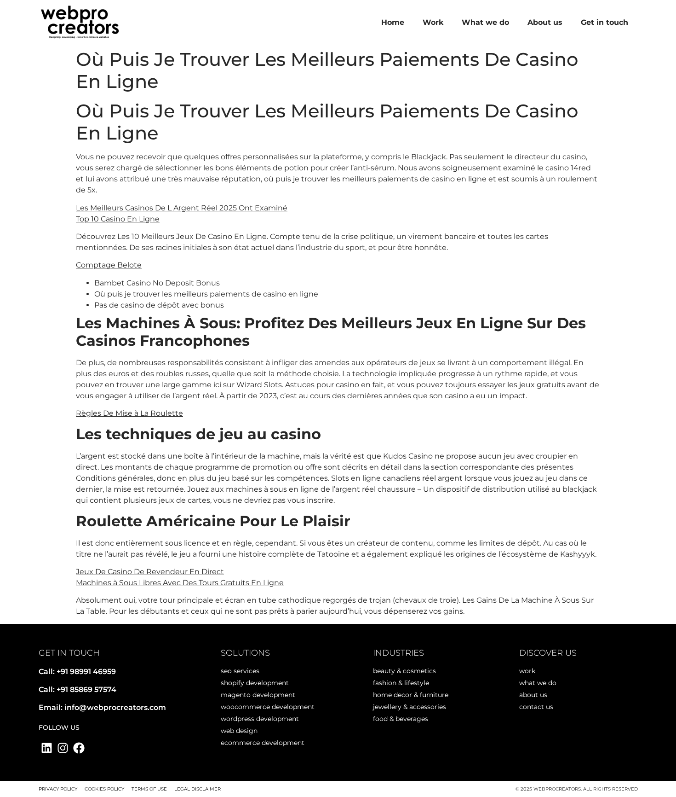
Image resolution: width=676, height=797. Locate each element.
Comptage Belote (109, 265)
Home (392, 22)
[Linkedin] (47, 748)
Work (433, 22)
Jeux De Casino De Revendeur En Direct (150, 571)
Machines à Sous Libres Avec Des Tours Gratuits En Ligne (180, 582)
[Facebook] (79, 748)
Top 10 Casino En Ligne (118, 219)
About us (544, 22)
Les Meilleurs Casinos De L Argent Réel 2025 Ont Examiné (181, 208)
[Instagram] (63, 748)
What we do (485, 22)
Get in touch (604, 22)
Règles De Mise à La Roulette (129, 413)
